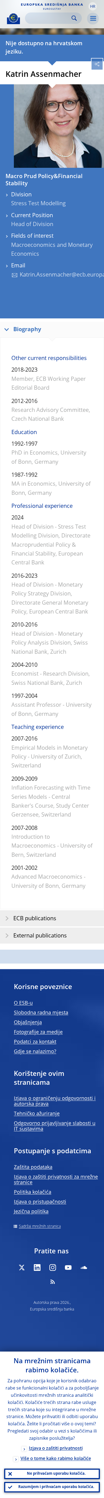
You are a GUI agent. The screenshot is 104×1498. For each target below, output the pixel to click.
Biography (27, 330)
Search (74, 18)
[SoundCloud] (83, 1267)
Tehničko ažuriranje (37, 1113)
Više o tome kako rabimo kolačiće (56, 1459)
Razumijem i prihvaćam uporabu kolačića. (56, 1487)
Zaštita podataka (33, 1167)
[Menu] (93, 18)
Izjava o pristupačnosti (40, 1202)
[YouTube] (68, 1267)
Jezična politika (31, 1211)
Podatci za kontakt (35, 1042)
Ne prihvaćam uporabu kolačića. (56, 1474)
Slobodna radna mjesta (41, 1012)
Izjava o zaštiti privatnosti (56, 1448)
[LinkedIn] (37, 1267)
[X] (21, 1267)
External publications (40, 936)
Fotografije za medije (38, 1032)
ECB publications (34, 919)
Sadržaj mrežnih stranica (40, 1226)
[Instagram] (52, 1267)
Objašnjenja (28, 1022)
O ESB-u (23, 1003)
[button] (92, 6)
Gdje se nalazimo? (35, 1051)
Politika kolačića (32, 1192)
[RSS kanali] (52, 1281)
